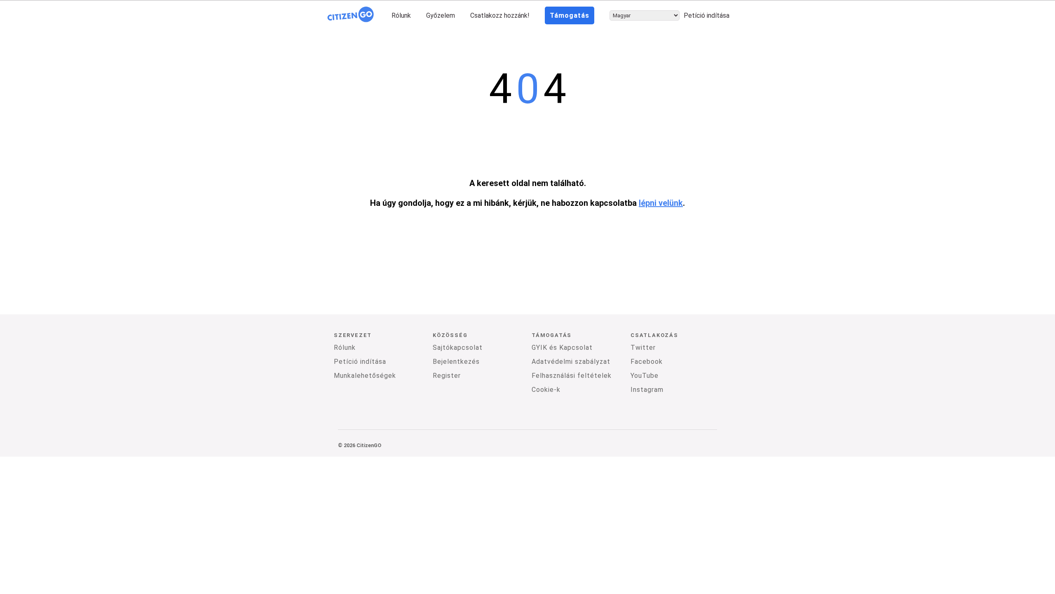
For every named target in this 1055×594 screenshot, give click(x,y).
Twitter (643, 347)
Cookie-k (546, 390)
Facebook (647, 361)
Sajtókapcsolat (458, 347)
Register (447, 376)
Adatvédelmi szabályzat (571, 361)
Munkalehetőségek (365, 376)
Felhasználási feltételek (572, 376)
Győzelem (440, 15)
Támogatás (569, 15)
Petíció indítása (706, 15)
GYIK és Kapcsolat (562, 347)
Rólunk (401, 15)
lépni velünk (661, 203)
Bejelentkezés (456, 361)
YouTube (645, 376)
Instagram (647, 390)
